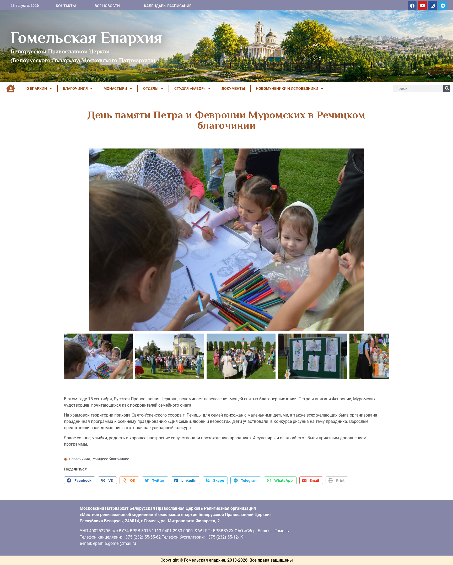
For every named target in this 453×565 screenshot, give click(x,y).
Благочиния (79, 459)
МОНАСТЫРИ (115, 88)
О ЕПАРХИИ (36, 88)
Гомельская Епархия (86, 37)
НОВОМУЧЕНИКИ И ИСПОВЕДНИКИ (287, 88)
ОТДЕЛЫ (150, 88)
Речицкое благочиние (110, 459)
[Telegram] (442, 5)
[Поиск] (446, 88)
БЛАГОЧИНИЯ (75, 88)
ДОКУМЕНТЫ (233, 88)
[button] (79, 480)
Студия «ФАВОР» (190, 88)
